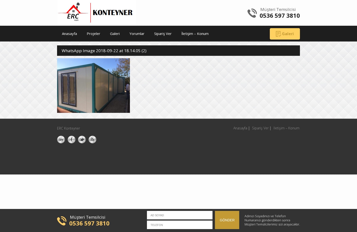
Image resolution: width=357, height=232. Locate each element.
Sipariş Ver (163, 33)
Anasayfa (69, 33)
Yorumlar (136, 33)
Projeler (93, 33)
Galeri (115, 33)
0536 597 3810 (280, 15)
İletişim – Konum (195, 33)
